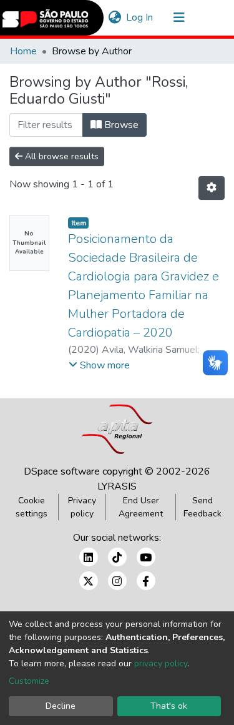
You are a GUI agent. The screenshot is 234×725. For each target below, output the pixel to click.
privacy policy (160, 663)
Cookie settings (31, 507)
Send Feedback (202, 507)
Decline (61, 706)
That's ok (168, 706)
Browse (120, 125)
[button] (114, 17)
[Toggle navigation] (179, 17)
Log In (140, 17)
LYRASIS (117, 486)
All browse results (60, 156)
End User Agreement (141, 507)
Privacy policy (82, 507)
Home (23, 51)
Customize (29, 681)
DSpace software (62, 471)
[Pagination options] (211, 188)
